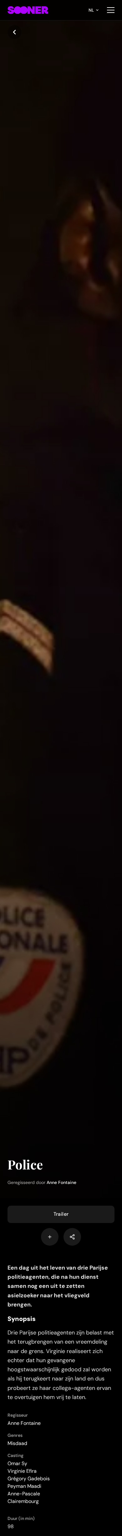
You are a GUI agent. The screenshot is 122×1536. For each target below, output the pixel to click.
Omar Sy (17, 1463)
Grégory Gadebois (29, 1478)
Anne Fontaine (61, 1182)
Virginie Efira (22, 1471)
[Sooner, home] (28, 10)
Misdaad (17, 1443)
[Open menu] (110, 10)
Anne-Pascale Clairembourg (24, 1497)
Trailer (61, 1214)
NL (91, 10)
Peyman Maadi (24, 1486)
